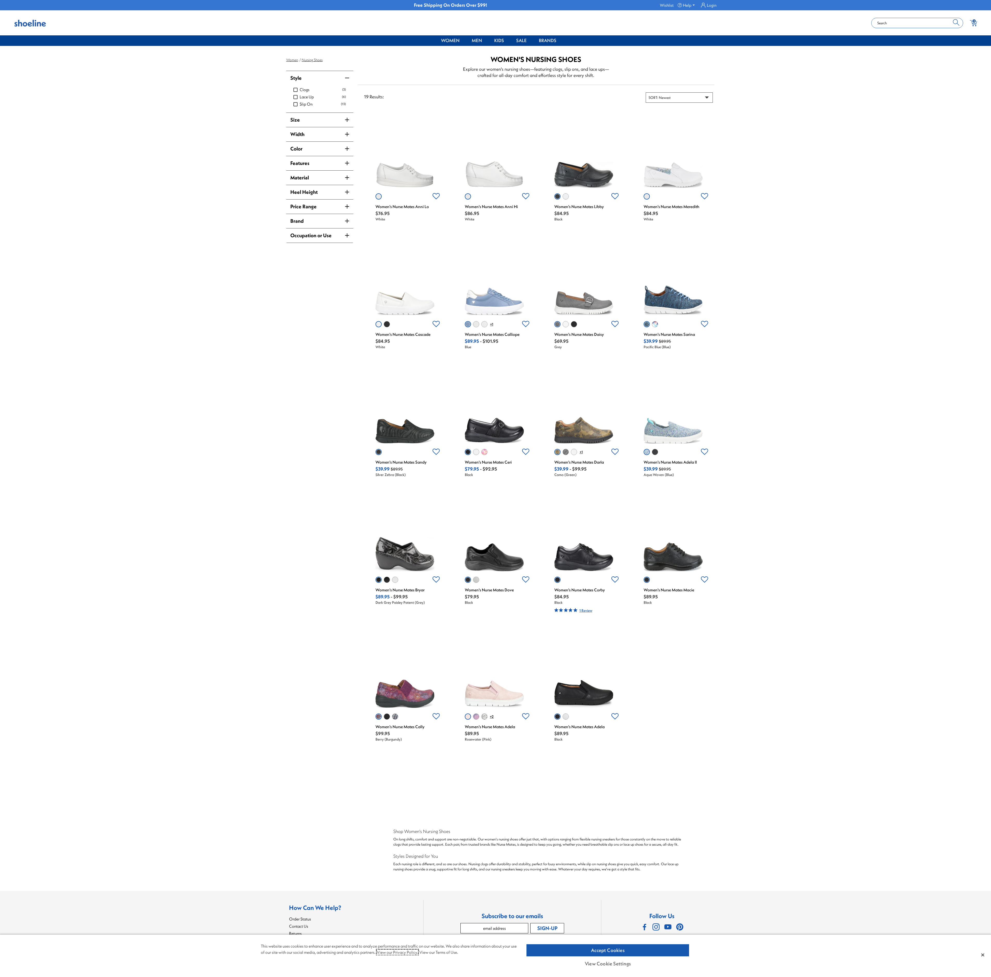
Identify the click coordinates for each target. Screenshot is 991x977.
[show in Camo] (557, 452)
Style (296, 78)
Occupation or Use (311, 235)
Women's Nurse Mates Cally (400, 726)
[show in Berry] (378, 716)
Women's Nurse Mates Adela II (670, 462)
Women (450, 40)
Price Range (303, 206)
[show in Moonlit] (395, 716)
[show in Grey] (557, 324)
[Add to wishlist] (436, 196)
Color (296, 148)
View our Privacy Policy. (397, 952)
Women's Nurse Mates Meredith (671, 206)
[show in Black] (557, 196)
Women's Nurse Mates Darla (579, 462)
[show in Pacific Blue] (647, 324)
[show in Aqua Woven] (647, 452)
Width (297, 134)
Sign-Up (547, 928)
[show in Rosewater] (468, 716)
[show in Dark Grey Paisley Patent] (378, 580)
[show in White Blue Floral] (484, 716)
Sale (521, 40)
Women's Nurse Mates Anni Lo (402, 206)
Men (477, 40)
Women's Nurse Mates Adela (490, 726)
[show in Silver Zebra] (378, 452)
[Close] (982, 954)
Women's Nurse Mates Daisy (579, 334)
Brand (297, 221)
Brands (547, 40)
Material (299, 177)
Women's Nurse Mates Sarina (669, 334)
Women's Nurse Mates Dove (489, 589)
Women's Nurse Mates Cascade (402, 334)
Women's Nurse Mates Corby (579, 589)
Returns (295, 933)
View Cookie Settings (608, 963)
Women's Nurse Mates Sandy (401, 462)
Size (295, 119)
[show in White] (378, 196)
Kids (499, 40)
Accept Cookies (608, 950)
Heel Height (304, 192)
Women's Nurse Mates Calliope (492, 334)
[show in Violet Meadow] (476, 716)
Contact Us (298, 926)
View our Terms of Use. (438, 952)
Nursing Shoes (312, 60)
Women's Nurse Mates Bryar (400, 589)
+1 (491, 324)
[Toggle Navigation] (463, 41)
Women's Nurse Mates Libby (579, 206)
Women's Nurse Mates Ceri (488, 462)
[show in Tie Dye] (484, 452)
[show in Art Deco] (655, 324)
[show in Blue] (468, 324)
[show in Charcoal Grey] (566, 452)
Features (299, 163)
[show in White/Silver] (476, 324)
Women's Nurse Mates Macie (669, 589)
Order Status (300, 919)
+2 (492, 716)
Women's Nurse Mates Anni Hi (491, 206)
